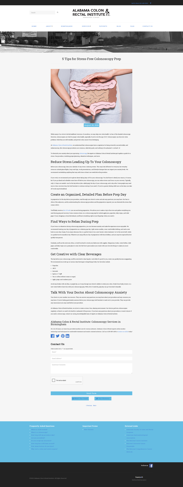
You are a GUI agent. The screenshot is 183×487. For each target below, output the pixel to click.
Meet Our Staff (81, 398)
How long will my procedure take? (43, 435)
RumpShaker (66, 26)
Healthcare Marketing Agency (139, 480)
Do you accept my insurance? (41, 440)
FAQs (132, 26)
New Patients (89, 429)
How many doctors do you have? (42, 446)
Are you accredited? (38, 438)
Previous (89, 405)
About (48, 26)
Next (94, 405)
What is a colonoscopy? (39, 432)
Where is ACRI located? (39, 429)
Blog (119, 26)
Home (34, 26)
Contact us (148, 26)
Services (86, 26)
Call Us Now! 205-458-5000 (139, 3)
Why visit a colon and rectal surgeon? (44, 449)
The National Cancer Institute (137, 440)
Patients (103, 26)
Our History (104, 398)
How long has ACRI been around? (43, 443)
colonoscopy (83, 153)
